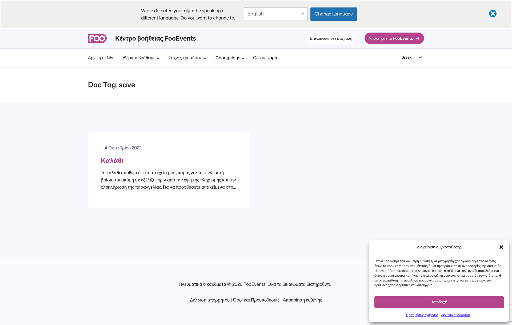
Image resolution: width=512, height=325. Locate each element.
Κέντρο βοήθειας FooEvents (155, 38)
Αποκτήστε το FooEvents (391, 38)
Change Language (334, 13)
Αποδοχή (439, 302)
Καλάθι (112, 160)
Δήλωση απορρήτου (455, 315)
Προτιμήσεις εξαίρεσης (422, 315)
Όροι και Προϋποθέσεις (256, 300)
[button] (501, 247)
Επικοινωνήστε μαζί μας (331, 38)
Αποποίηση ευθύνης (302, 300)
